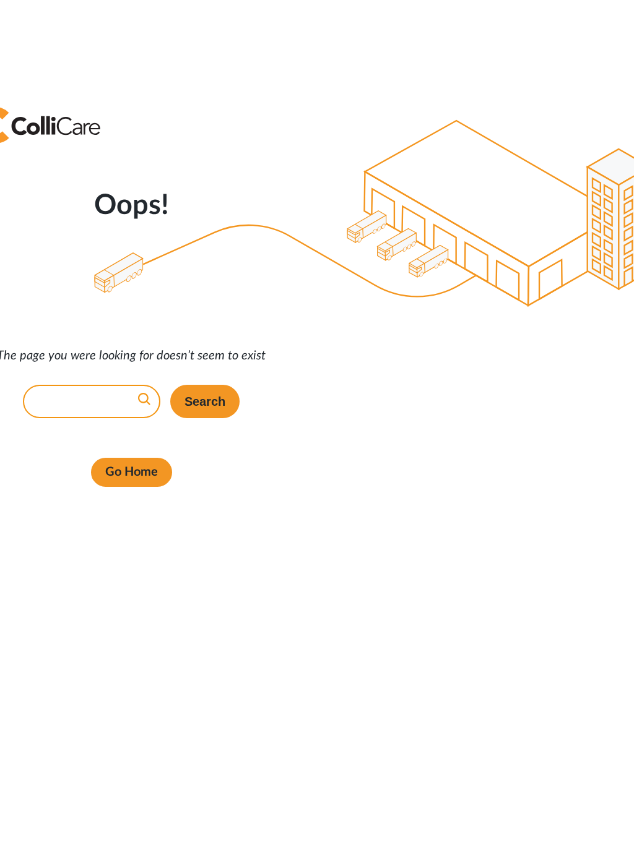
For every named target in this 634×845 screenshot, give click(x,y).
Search (205, 401)
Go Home (131, 472)
